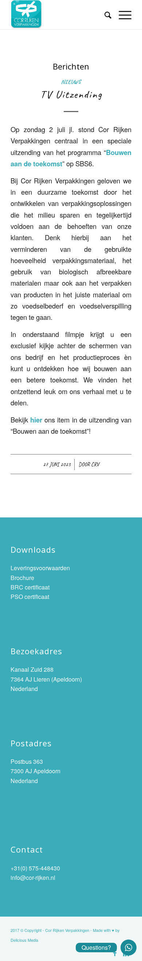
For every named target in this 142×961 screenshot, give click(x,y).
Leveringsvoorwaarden (40, 568)
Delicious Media (24, 940)
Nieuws (71, 82)
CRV (95, 464)
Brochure (22, 577)
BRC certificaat (30, 587)
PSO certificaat (30, 596)
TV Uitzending (71, 94)
